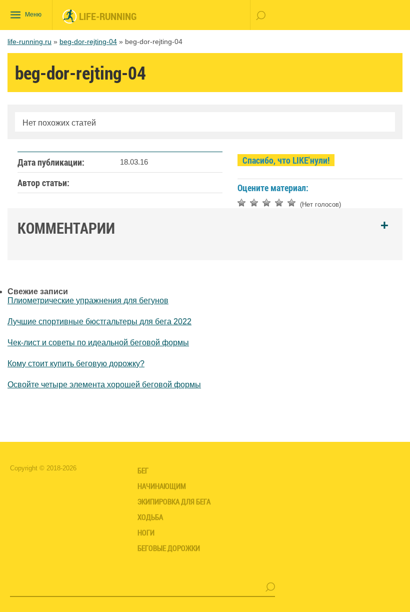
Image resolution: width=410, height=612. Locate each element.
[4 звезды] (279, 203)
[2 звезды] (254, 203)
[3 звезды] (266, 203)
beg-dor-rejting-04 (88, 42)
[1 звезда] (242, 203)
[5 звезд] (292, 203)
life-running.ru (30, 42)
